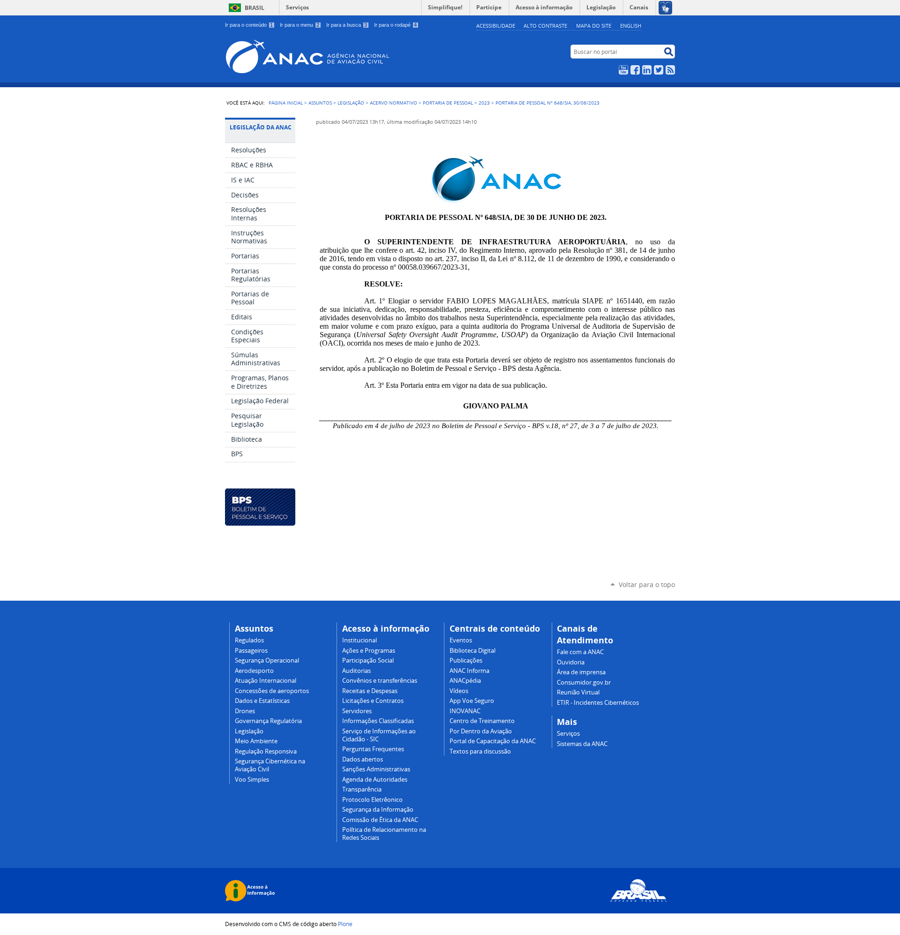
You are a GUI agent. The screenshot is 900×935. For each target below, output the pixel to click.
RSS (670, 70)
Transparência (362, 789)
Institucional (359, 640)
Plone (345, 923)
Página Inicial (286, 102)
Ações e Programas (368, 651)
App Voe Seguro (472, 701)
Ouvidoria (571, 662)
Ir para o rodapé (395, 25)
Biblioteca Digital (472, 651)
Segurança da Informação (377, 810)
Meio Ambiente (256, 741)
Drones (245, 711)
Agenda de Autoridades (374, 780)
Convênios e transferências (379, 681)
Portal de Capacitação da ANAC (493, 741)
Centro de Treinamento (482, 721)
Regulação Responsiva (266, 751)
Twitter (658, 70)
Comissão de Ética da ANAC (380, 820)
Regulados (249, 640)
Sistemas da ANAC (582, 744)
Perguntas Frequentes (373, 749)
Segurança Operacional (267, 660)
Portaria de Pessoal (448, 102)
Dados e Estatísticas (262, 701)
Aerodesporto (254, 671)
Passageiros (251, 651)
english (630, 25)
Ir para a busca (346, 25)
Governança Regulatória (268, 721)
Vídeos (459, 691)
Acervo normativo (393, 102)
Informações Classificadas (378, 721)
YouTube (623, 70)
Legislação (351, 102)
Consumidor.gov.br (584, 682)
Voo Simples (252, 780)
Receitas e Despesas (370, 691)
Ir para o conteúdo (249, 25)
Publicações (466, 660)
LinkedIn (647, 70)
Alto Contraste (545, 25)
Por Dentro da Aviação (481, 731)
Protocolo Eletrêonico (372, 800)
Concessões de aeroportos (272, 691)
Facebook (635, 70)
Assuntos (320, 102)
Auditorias (356, 671)
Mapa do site (593, 25)
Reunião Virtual (578, 692)
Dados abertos (362, 759)
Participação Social (368, 660)
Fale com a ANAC (580, 652)
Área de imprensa (581, 672)
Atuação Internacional (265, 681)
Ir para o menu (299, 25)
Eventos (461, 640)
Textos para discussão (480, 751)
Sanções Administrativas (376, 769)
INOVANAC (465, 711)
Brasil (254, 8)
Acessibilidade (495, 25)
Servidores (357, 711)
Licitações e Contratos (373, 701)
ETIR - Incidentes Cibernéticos (598, 703)
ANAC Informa (469, 671)
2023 (484, 102)
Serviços (297, 7)
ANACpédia (465, 681)
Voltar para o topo (647, 584)
